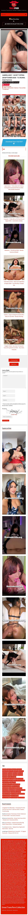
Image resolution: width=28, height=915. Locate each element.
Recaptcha (4, 408)
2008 (16, 771)
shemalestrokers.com (16, 791)
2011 (10, 772)
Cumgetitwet (5, 807)
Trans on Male (22, 87)
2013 (20, 772)
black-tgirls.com (12, 776)
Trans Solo (21, 797)
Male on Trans (15, 786)
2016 (15, 774)
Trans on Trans (6, 797)
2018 (5, 776)
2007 (11, 771)
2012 (15, 772)
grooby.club (6, 782)
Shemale (12, 789)
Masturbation (12, 788)
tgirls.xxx (14, 793)
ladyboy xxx (16, 784)
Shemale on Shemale (20, 789)
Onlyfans (16, 87)
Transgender (6, 89)
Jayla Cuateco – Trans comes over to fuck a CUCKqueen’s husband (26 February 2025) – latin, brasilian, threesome (14, 187)
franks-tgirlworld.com (19, 780)
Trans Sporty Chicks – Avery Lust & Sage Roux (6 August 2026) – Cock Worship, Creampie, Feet (14, 283)
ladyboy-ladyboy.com (7, 784)
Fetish (11, 780)
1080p (5, 87)
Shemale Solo (6, 791)
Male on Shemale (7, 786)
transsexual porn (7, 86)
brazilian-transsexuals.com (9, 778)
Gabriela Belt (10, 87)
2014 (5, 774)
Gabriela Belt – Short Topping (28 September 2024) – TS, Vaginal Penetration (13, 77)
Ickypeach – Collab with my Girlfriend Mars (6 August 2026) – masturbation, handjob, (14, 219)
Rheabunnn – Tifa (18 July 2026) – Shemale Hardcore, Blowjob (14, 251)
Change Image (14, 414)
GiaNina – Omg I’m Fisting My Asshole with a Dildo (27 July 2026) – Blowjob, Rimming (14, 315)
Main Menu (4, 14)
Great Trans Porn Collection (13, 907)
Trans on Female (6, 795)
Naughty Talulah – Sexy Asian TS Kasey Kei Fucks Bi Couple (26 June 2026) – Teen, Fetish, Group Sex (14, 347)
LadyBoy (12, 782)
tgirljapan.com (6, 793)
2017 (20, 774)
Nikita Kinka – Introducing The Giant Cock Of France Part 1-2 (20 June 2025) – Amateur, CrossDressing (13, 809)
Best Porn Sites (15, 19)
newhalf (19, 788)
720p (19, 769)
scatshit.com (4, 910)
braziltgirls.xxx (19, 778)
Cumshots (5, 780)
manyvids (5, 788)
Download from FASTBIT (14, 142)
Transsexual (14, 797)
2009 (21, 771)
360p (9, 769)
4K (4, 769)
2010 (5, 772)
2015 (10, 774)
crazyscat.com (15, 910)
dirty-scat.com (9, 910)
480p (14, 769)
